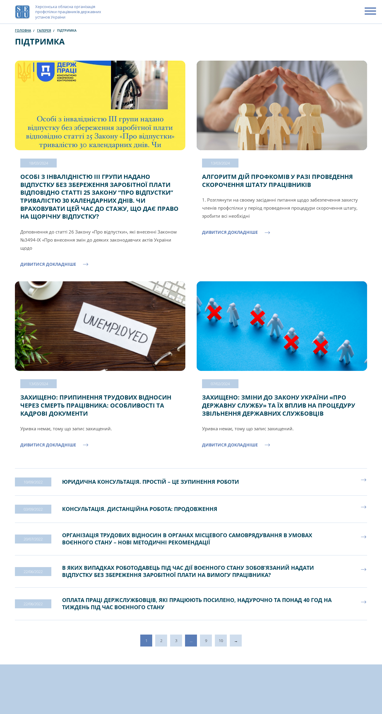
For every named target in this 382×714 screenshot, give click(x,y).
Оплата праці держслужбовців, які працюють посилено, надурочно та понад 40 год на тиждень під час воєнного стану (197, 603)
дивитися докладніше (48, 264)
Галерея (44, 30)
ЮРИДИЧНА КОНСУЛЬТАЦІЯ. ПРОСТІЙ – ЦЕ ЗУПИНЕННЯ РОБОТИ (150, 481)
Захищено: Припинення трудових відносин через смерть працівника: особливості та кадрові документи (95, 405)
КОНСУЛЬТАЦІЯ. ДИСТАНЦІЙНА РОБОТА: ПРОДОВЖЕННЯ (139, 508)
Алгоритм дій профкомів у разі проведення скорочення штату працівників (277, 181)
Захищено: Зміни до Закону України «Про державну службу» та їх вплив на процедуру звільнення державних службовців (278, 405)
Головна (23, 30)
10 (221, 640)
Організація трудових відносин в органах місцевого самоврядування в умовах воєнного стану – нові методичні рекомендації (187, 539)
